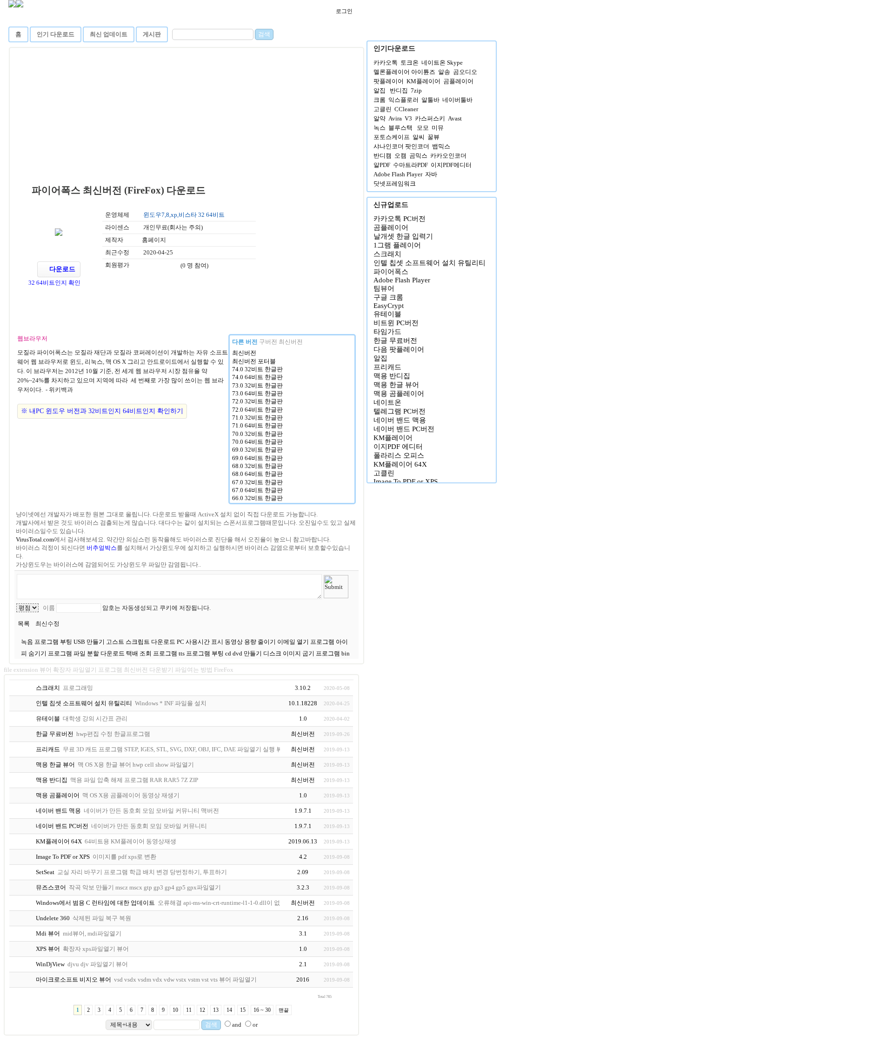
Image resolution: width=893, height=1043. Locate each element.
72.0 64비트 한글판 (257, 409)
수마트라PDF (410, 164)
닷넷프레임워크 (394, 183)
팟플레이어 (388, 81)
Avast (455, 118)
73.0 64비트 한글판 (257, 393)
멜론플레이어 (391, 71)
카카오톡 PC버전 (399, 218)
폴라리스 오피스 (398, 455)
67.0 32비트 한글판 (257, 482)
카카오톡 (385, 62)
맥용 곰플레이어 (398, 393)
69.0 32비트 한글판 (257, 449)
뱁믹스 (441, 146)
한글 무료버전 (395, 340)
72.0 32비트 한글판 (257, 401)
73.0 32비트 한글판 (257, 385)
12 (202, 1010)
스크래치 (387, 254)
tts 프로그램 (195, 653)
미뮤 (438, 127)
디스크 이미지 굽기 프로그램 (302, 653)
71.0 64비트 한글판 (257, 425)
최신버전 (244, 352)
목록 (24, 623)
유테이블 (387, 314)
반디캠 (382, 155)
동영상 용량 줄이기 (251, 641)
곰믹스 (418, 155)
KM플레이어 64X (400, 464)
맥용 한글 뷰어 (396, 384)
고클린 (382, 109)
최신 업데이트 (108, 34)
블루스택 (400, 127)
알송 (444, 71)
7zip (416, 90)
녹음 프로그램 (40, 641)
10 (175, 1010)
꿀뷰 (433, 137)
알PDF (381, 164)
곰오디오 (465, 71)
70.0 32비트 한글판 (257, 433)
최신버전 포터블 (254, 361)
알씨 (419, 137)
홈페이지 (154, 239)
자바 (431, 174)
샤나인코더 (388, 146)
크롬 (379, 99)
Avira (395, 118)
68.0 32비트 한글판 (257, 465)
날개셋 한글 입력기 (403, 236)
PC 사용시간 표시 (201, 641)
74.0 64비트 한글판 (257, 377)
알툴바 (430, 99)
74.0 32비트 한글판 (257, 369)
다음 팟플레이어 (398, 349)
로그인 (343, 11)
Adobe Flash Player (397, 174)
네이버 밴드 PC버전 (403, 429)
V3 (408, 118)
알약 (379, 118)
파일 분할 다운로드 (99, 653)
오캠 (400, 155)
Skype (455, 62)
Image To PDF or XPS (405, 481)
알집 (379, 90)
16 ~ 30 (262, 1010)
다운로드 (61, 269)
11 (189, 1010)
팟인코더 (417, 146)
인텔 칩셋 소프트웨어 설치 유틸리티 (429, 263)
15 (243, 1010)
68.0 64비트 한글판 (257, 473)
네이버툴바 (457, 99)
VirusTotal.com (35, 539)
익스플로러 (403, 99)
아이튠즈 (423, 71)
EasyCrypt (388, 305)
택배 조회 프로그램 (152, 653)
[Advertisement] (187, 118)
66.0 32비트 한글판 (257, 498)
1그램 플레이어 (397, 245)
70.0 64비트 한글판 (257, 441)
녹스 (379, 127)
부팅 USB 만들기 (83, 641)
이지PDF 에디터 (398, 446)
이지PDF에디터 (451, 164)
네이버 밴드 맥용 (399, 420)
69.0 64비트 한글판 (257, 458)
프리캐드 (387, 367)
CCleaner (406, 109)
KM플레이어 (423, 81)
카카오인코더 (448, 155)
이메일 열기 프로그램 (306, 641)
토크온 (409, 62)
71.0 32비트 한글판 (257, 417)
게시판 (152, 34)
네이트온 (433, 62)
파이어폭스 (390, 271)
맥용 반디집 (391, 376)
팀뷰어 (383, 288)
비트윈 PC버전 (396, 323)
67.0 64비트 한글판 (257, 490)
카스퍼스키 (430, 118)
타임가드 (387, 331)
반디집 (399, 90)
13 (216, 1010)
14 (229, 1010)
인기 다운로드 (55, 34)
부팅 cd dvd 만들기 (237, 653)
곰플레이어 (458, 81)
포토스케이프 (391, 137)
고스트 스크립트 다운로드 (141, 641)
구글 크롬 (388, 297)
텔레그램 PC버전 (399, 411)
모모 (423, 127)
